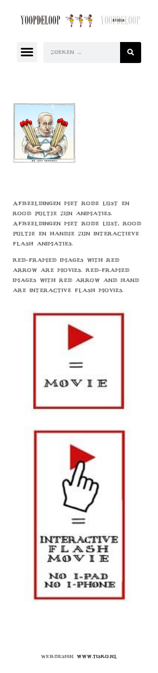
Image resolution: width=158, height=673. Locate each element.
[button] (27, 52)
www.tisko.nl (97, 656)
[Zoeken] (130, 52)
